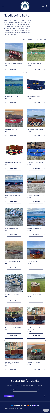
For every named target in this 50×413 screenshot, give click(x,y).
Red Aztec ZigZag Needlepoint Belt (13, 63)
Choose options (14, 69)
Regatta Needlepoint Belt (11, 228)
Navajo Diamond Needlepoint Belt (13, 162)
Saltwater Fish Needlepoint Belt (35, 228)
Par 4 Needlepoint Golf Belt (12, 96)
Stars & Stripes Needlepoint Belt (35, 195)
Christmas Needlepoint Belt (34, 362)
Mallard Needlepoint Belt (11, 129)
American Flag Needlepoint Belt (13, 195)
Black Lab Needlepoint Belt (34, 295)
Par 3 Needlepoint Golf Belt (34, 63)
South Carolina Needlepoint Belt (13, 328)
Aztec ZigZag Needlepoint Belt (12, 261)
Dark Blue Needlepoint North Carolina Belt (34, 328)
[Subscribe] (36, 390)
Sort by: (24, 39)
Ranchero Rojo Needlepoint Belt (35, 129)
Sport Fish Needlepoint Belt (12, 295)
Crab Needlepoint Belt (32, 261)
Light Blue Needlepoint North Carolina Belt (12, 363)
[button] (3, 5)
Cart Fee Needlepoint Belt (33, 96)
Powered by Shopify (19, 408)
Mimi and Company (11, 408)
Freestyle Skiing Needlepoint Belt (35, 162)
